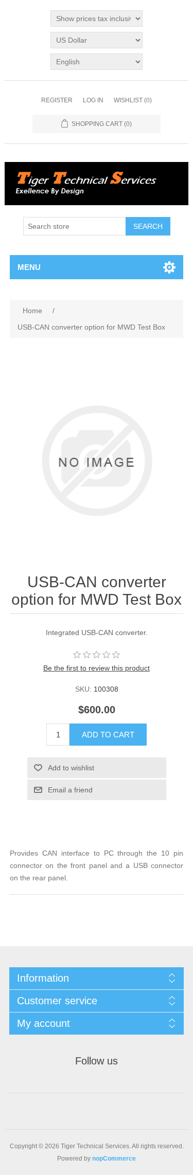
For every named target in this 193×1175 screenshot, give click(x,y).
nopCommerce (114, 1158)
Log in (93, 100)
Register (57, 100)
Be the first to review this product (96, 668)
